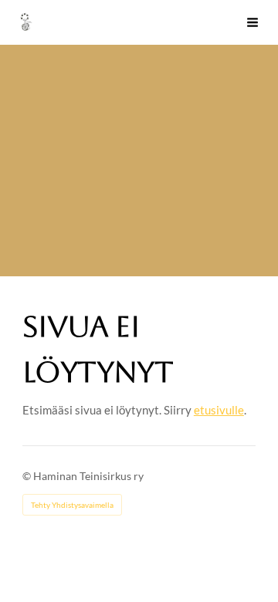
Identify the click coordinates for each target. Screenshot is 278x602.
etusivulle (219, 410)
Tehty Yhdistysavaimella (72, 504)
